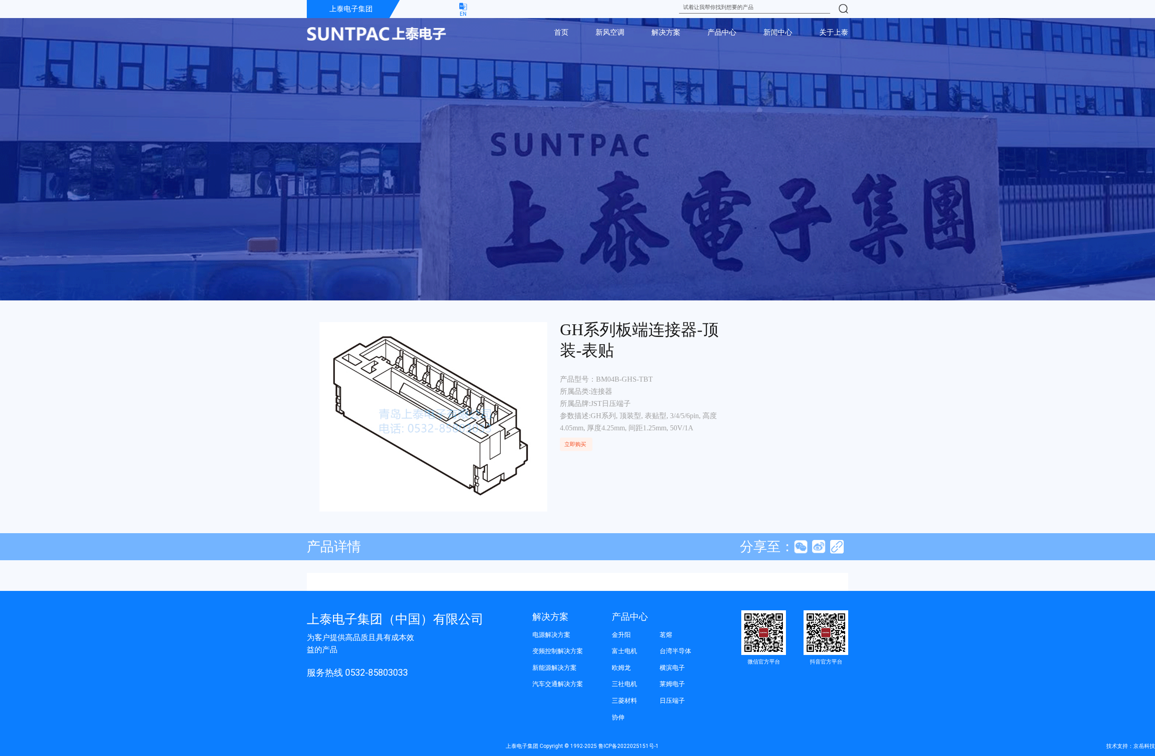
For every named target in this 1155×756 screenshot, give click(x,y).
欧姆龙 (621, 667)
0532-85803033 (376, 672)
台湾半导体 (675, 651)
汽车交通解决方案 (557, 683)
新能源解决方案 (554, 667)
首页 (561, 32)
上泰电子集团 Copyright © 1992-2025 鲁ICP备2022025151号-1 (582, 746)
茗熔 (666, 634)
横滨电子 (672, 667)
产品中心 (721, 32)
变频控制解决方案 (557, 651)
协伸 (618, 717)
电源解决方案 (551, 634)
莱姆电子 (672, 683)
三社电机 (624, 683)
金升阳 (621, 634)
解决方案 (665, 32)
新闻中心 (777, 32)
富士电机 (624, 651)
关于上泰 (833, 32)
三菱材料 (624, 700)
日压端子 (672, 700)
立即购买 (575, 444)
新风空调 (610, 32)
